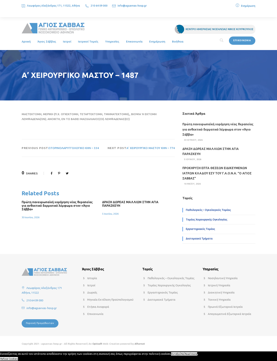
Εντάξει (175, 354)
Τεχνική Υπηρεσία (219, 299)
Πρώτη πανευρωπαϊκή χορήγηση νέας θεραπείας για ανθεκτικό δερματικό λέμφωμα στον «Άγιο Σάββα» (57, 205)
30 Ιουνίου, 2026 (30, 217)
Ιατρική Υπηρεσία (219, 285)
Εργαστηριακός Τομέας (200, 228)
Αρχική (26, 41)
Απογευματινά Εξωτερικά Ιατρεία (229, 313)
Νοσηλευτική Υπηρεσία (223, 278)
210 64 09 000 (99, 5)
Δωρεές (92, 292)
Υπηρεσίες (112, 41)
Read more (191, 354)
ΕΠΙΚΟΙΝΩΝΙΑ (242, 40)
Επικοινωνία (134, 41)
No (182, 354)
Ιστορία (92, 278)
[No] (197, 354)
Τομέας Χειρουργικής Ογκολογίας (206, 219)
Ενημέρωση (248, 5)
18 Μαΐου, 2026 (192, 184)
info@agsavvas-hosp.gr (132, 5)
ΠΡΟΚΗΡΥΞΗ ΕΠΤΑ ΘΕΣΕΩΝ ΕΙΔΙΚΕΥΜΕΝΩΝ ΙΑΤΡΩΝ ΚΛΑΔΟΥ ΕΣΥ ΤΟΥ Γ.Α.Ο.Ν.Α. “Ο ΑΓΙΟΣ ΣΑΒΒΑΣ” (217, 173)
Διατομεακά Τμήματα (199, 238)
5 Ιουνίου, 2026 (110, 213)
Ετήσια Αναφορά (98, 306)
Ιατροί (67, 41)
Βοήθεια (177, 41)
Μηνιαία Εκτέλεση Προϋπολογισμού (110, 299)
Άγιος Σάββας (46, 41)
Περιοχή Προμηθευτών (40, 323)
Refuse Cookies (9, 358)
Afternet (140, 343)
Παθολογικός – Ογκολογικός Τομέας (208, 209)
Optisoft (97, 343)
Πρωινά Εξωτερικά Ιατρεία (225, 306)
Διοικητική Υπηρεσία (221, 292)
